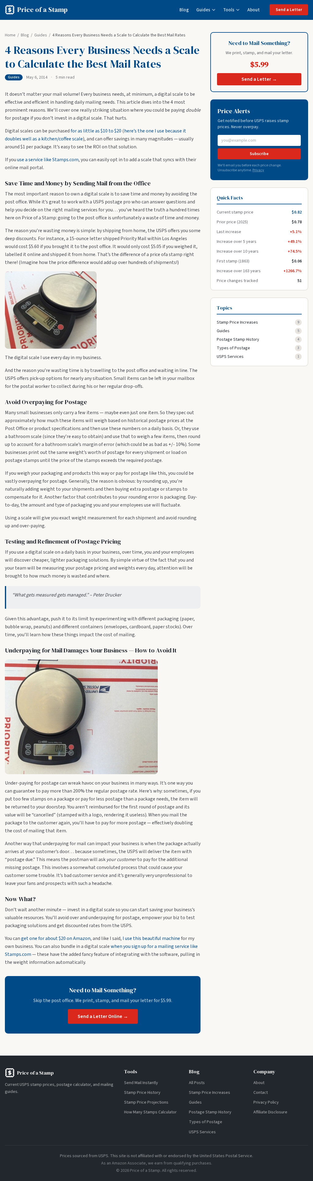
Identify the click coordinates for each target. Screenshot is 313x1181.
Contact (260, 1093)
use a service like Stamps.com (48, 159)
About (253, 9)
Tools (228, 9)
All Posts (197, 1083)
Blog (184, 9)
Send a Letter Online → (103, 1016)
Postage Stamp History (238, 339)
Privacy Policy (266, 1102)
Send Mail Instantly (141, 1083)
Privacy (258, 170)
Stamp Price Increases (237, 322)
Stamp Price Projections (146, 1102)
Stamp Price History (142, 1093)
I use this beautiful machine (151, 938)
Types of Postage (233, 348)
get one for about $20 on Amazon (55, 938)
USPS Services (230, 357)
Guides (203, 9)
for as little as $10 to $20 (96, 131)
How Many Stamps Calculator (150, 1112)
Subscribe (259, 154)
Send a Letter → (259, 79)
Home (10, 35)
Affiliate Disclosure (270, 1112)
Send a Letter (289, 10)
